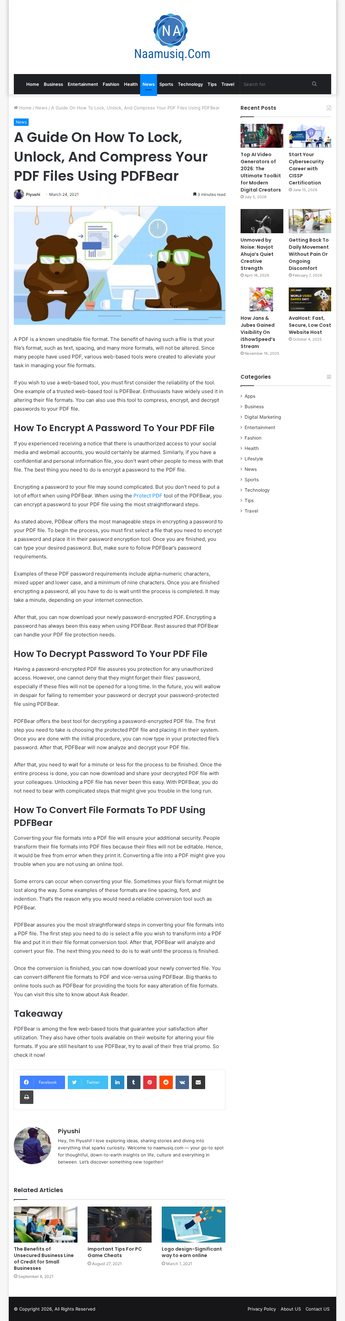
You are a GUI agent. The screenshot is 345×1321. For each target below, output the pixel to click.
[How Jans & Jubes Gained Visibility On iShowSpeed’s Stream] (262, 299)
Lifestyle (254, 458)
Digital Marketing (263, 417)
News (149, 84)
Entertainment (83, 84)
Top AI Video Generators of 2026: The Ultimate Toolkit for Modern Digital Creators (261, 172)
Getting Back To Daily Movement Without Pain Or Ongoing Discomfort (309, 254)
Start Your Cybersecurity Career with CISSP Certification (306, 168)
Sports (166, 84)
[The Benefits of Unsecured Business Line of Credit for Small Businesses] (46, 1225)
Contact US (318, 1309)
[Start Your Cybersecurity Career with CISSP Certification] (310, 136)
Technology (190, 84)
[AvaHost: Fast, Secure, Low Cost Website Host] (310, 299)
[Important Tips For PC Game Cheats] (120, 1225)
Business (53, 84)
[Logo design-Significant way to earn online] (194, 1225)
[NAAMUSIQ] (172, 37)
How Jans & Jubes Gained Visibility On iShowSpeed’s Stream (258, 332)
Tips (212, 84)
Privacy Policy (262, 1309)
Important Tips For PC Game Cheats (115, 1252)
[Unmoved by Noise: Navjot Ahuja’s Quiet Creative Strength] (262, 221)
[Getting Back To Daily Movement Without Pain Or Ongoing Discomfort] (310, 221)
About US (291, 1309)
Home (32, 84)
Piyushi (33, 194)
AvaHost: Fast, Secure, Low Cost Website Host (310, 325)
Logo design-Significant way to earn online (192, 1252)
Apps (250, 396)
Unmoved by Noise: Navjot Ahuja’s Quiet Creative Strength (257, 254)
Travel (227, 84)
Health (131, 84)
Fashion (111, 84)
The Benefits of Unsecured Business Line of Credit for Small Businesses (44, 1259)
